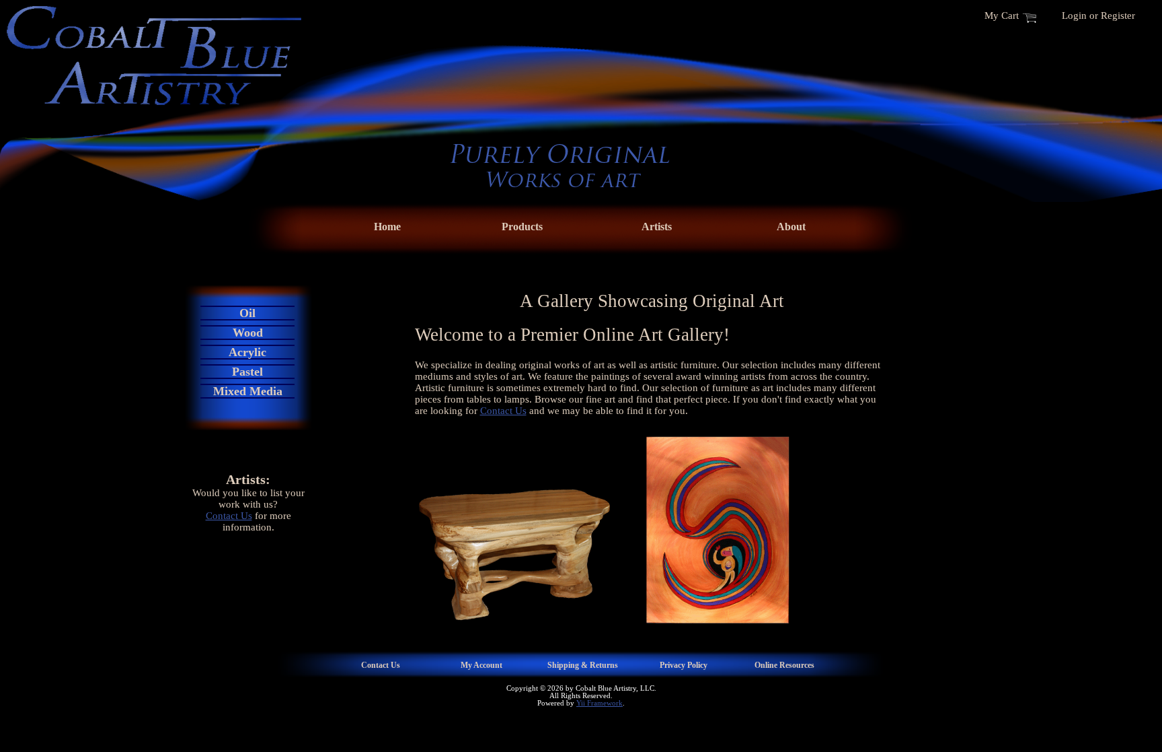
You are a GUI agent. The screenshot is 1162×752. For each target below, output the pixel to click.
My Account (481, 665)
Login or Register (1098, 15)
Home (387, 226)
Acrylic (247, 352)
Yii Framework (599, 703)
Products (522, 226)
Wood (248, 332)
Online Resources (784, 665)
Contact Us (229, 515)
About (791, 226)
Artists (657, 226)
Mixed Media (247, 391)
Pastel (247, 371)
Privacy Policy (683, 665)
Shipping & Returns (582, 665)
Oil (247, 313)
